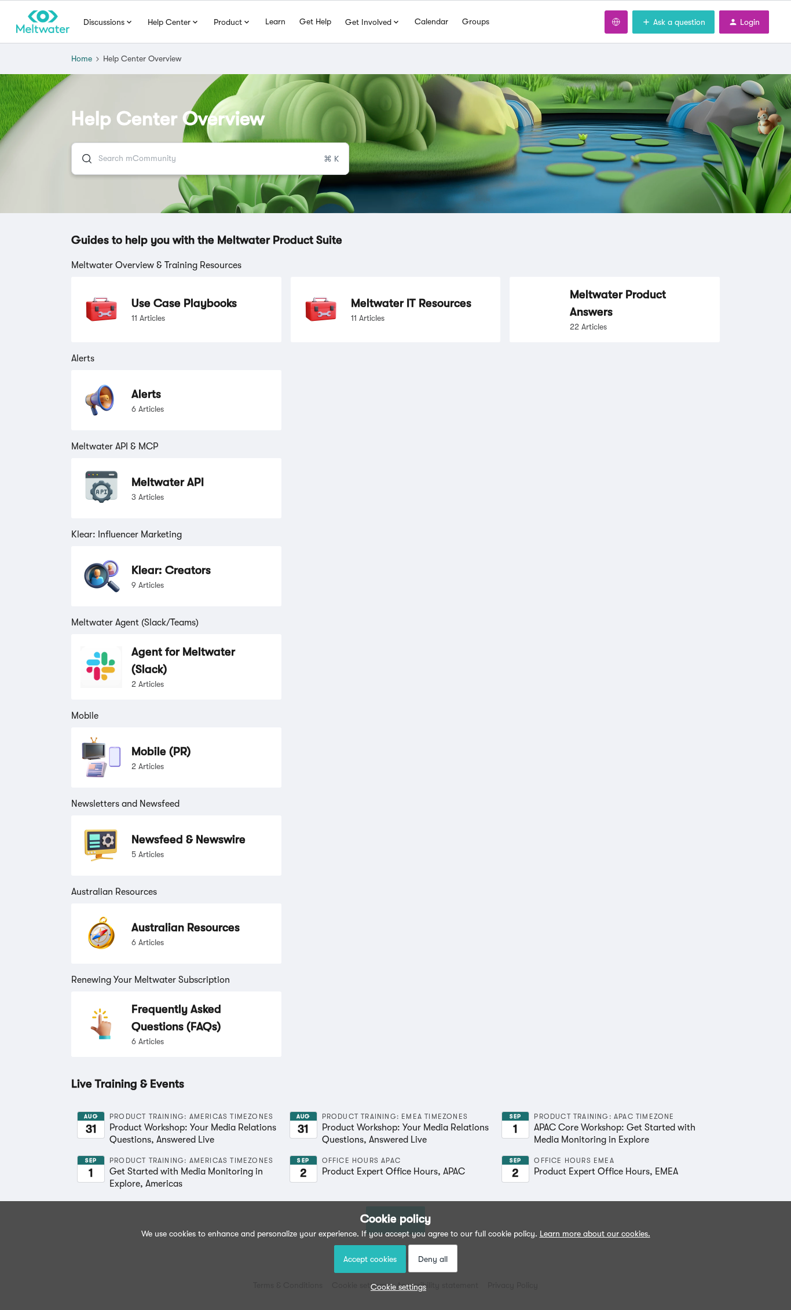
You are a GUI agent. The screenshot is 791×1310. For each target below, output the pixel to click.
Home (81, 58)
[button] (395, 1286)
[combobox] (210, 158)
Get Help (315, 21)
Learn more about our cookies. (595, 1233)
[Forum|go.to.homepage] (42, 22)
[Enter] (82, 158)
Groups (475, 21)
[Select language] (616, 22)
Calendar (431, 21)
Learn (275, 21)
